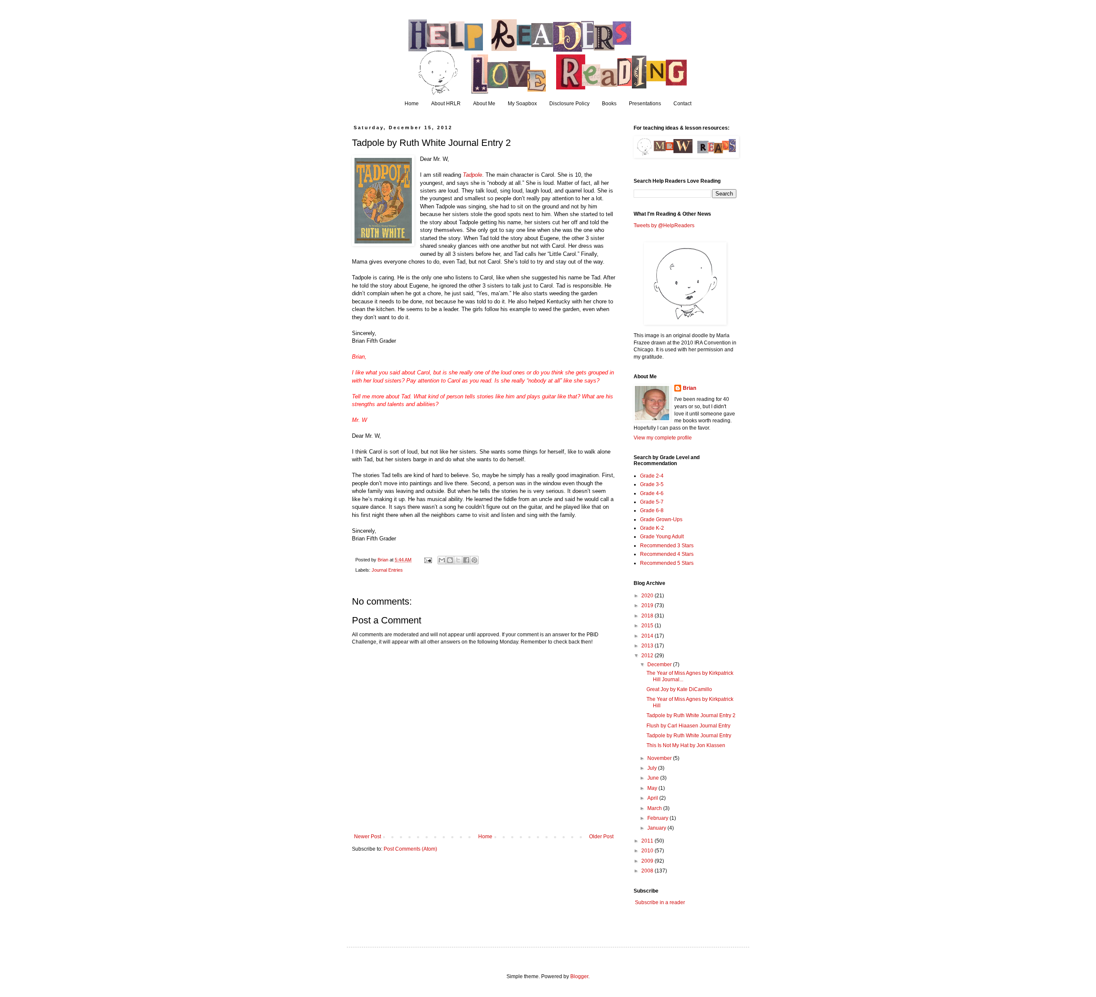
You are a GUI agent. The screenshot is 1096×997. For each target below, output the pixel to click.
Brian (689, 388)
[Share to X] (458, 560)
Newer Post (367, 837)
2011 (648, 841)
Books (609, 104)
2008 (648, 871)
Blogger (579, 976)
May (652, 788)
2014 (648, 636)
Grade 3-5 (652, 484)
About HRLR (446, 104)
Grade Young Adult (662, 537)
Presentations (645, 104)
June (653, 778)
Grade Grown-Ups (661, 519)
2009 (648, 861)
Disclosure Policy (569, 104)
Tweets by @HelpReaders (664, 225)
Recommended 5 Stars (667, 563)
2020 (648, 596)
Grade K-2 (652, 528)
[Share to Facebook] (466, 560)
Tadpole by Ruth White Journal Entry (688, 736)
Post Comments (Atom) (410, 849)
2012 (648, 656)
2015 (648, 626)
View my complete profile (663, 438)
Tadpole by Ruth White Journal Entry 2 (691, 715)
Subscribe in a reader (660, 902)
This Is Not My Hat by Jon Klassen (685, 745)
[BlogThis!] (450, 560)
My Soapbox (522, 104)
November (660, 758)
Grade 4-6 (652, 493)
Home (412, 104)
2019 (648, 605)
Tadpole (472, 175)
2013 (648, 646)
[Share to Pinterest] (474, 560)
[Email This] (442, 560)
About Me (484, 104)
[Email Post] (427, 559)
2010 (648, 851)
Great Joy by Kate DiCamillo (679, 689)
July (652, 768)
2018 (648, 616)
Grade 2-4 (652, 476)
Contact (682, 104)
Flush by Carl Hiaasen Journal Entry (688, 726)
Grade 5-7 (652, 502)
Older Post (601, 837)
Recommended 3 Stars (667, 546)
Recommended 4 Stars (667, 554)
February (658, 818)
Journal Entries (387, 570)
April (653, 798)
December (660, 665)
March (655, 808)
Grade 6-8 (652, 510)
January (657, 828)
